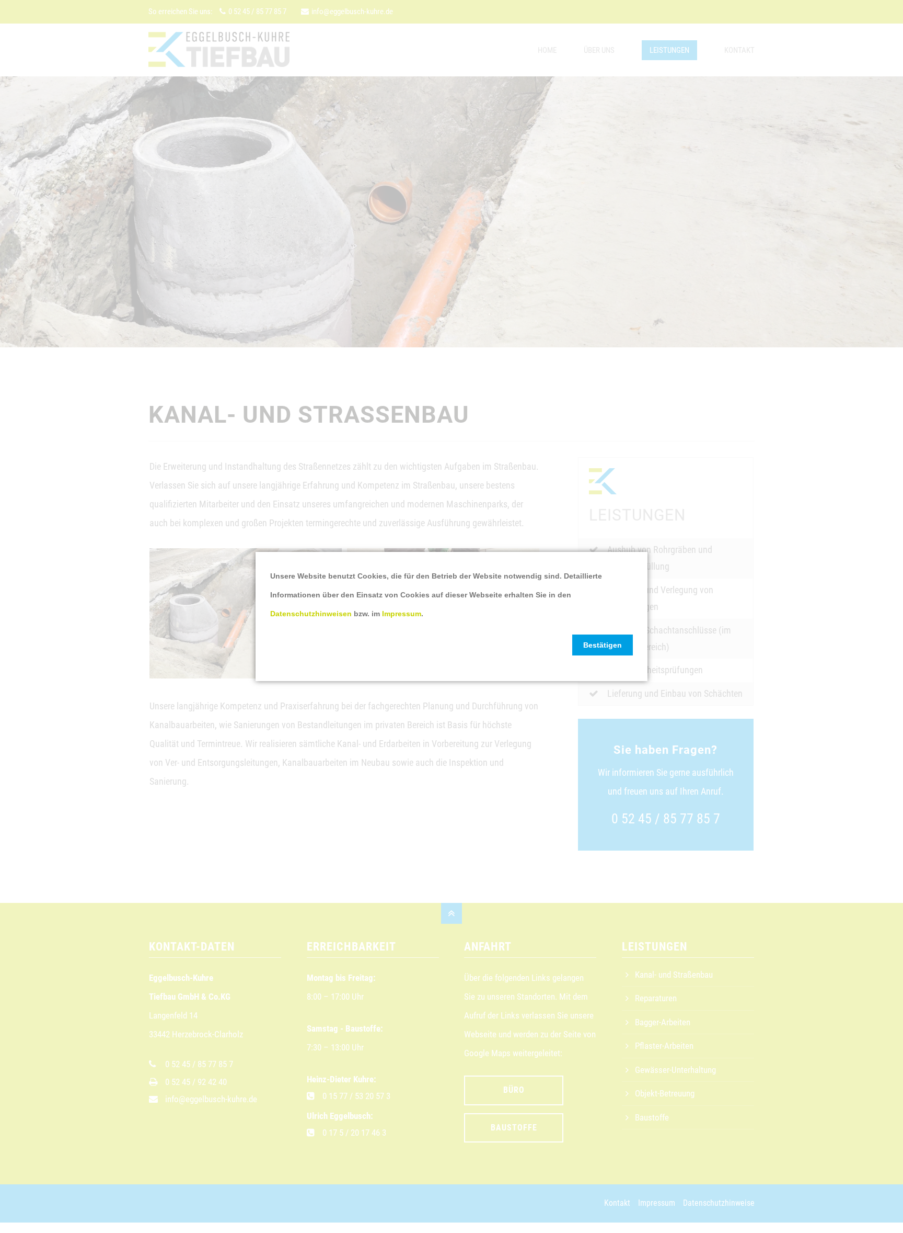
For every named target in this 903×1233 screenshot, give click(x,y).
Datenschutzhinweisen (311, 613)
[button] (602, 645)
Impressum (401, 613)
